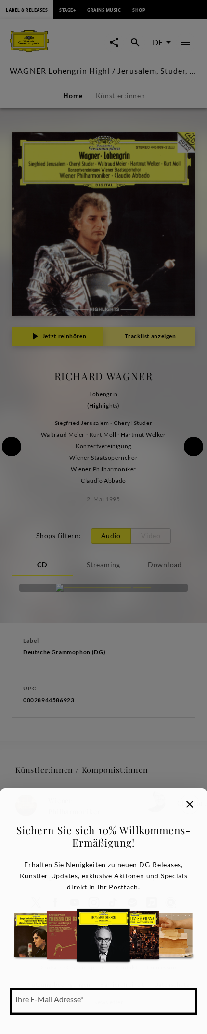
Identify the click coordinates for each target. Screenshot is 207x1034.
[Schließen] (189, 804)
